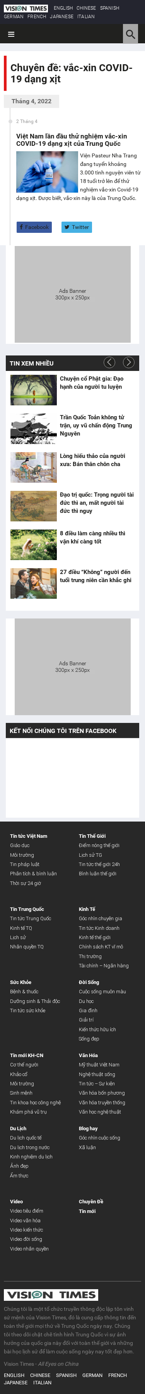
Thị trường (90, 956)
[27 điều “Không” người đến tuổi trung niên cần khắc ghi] (33, 583)
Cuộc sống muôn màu (102, 991)
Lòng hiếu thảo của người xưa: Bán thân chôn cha (92, 460)
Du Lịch (18, 1128)
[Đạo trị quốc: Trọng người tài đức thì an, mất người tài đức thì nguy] (33, 506)
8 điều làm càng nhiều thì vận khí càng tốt (92, 537)
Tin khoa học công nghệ (35, 1102)
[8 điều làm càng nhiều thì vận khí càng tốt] (33, 545)
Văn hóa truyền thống (102, 1102)
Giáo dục (19, 845)
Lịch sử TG (90, 855)
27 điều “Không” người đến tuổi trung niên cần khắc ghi (95, 576)
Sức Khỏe (20, 982)
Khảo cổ (18, 1074)
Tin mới (87, 1211)
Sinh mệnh (21, 1093)
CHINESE (86, 8)
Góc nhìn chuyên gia (100, 918)
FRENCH (36, 16)
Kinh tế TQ (21, 928)
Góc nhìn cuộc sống (99, 1138)
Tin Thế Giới (92, 836)
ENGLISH (63, 8)
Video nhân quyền (29, 1249)
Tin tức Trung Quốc (30, 918)
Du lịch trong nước (29, 1147)
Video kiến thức (26, 1230)
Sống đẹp (89, 1039)
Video (16, 1201)
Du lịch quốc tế (25, 1138)
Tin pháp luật (24, 864)
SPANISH (109, 8)
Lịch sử (18, 937)
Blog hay (88, 1128)
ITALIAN (86, 16)
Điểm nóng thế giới (99, 845)
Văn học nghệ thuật (100, 1112)
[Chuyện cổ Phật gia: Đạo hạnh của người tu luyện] (33, 390)
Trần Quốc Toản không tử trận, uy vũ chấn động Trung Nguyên (96, 425)
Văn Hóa (88, 1055)
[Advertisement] (73, 293)
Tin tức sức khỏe (27, 1010)
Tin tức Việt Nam (28, 836)
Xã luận (87, 1147)
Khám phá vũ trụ (28, 1112)
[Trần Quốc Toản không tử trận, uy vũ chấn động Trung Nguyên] (33, 428)
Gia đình (88, 1010)
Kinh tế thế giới (95, 937)
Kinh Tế (87, 909)
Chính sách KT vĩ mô (101, 947)
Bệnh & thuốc (24, 991)
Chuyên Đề (91, 1201)
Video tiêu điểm (26, 1211)
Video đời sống (26, 1239)
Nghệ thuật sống (97, 1074)
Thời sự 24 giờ (25, 883)
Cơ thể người (24, 1065)
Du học (86, 1001)
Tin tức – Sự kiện (97, 1083)
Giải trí (86, 1020)
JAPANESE (61, 16)
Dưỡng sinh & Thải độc (35, 1001)
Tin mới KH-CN (26, 1055)
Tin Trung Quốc (27, 909)
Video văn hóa (25, 1220)
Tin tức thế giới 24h (99, 864)
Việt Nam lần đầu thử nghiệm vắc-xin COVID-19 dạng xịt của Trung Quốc (71, 139)
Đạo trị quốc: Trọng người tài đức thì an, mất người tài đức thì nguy (97, 502)
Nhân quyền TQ (27, 947)
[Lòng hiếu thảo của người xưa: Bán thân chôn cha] (33, 467)
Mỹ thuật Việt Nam (99, 1065)
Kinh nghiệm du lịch (31, 1157)
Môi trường (22, 855)
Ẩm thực (19, 1176)
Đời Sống (89, 982)
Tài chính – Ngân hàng (104, 966)
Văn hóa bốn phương (102, 1093)
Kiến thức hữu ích (97, 1029)
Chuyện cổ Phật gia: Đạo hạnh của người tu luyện (91, 382)
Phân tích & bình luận (33, 873)
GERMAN (14, 16)
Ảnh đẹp (19, 1166)
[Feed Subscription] (12, 92)
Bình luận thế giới (97, 873)
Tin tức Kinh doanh (99, 928)
